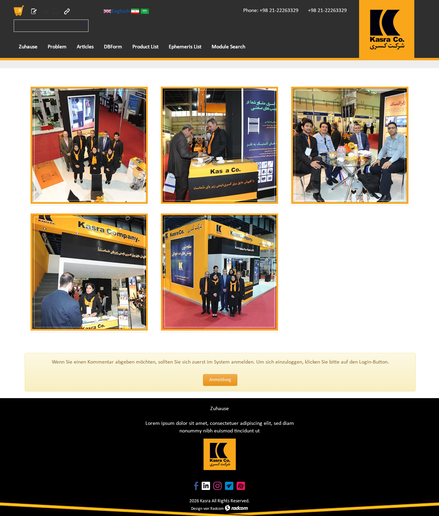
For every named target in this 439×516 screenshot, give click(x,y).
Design (196, 509)
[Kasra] (386, 29)
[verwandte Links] (67, 13)
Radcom (217, 509)
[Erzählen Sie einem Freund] (45, 13)
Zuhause (219, 408)
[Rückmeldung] (34, 13)
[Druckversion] (56, 13)
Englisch (120, 11)
